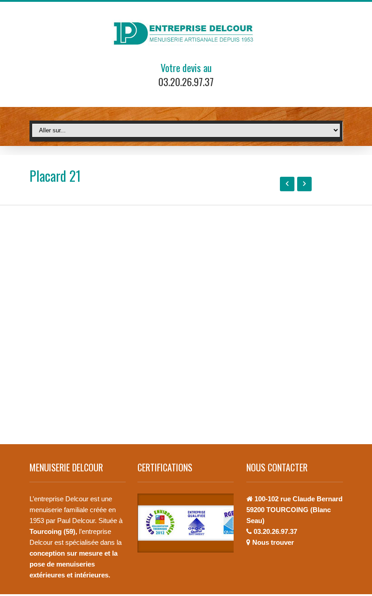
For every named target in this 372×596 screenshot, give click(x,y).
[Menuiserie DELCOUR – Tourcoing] (186, 33)
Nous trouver (273, 542)
